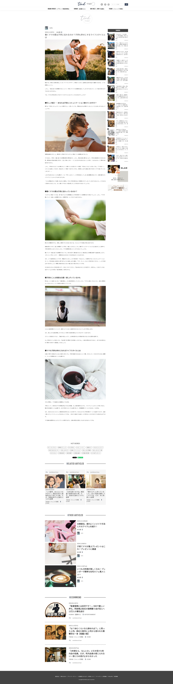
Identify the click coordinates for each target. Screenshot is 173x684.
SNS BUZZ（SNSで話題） (97, 9)
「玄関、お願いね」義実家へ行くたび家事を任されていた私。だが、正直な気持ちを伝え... (122, 97)
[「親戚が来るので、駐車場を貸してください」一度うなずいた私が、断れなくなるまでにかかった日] (112, 115)
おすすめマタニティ (54, 450)
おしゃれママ (65, 450)
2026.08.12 (126, 161)
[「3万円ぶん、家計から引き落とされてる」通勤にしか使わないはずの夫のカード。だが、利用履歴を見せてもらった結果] (112, 150)
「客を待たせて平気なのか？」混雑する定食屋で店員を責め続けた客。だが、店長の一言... (122, 131)
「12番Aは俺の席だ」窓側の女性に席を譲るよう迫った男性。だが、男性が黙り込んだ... (122, 71)
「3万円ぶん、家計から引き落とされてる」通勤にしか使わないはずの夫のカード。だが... (122, 149)
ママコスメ (53, 453)
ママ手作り (71, 447)
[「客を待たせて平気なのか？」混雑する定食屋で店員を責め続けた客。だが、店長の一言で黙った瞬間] (112, 132)
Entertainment (90, 614)
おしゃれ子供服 (87, 450)
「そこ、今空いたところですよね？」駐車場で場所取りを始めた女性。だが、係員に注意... (122, 45)
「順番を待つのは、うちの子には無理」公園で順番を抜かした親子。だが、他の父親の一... (122, 80)
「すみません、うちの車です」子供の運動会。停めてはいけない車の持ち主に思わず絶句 (122, 36)
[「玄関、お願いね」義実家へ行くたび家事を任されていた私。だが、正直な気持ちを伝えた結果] (112, 98)
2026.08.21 (126, 118)
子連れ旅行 (61, 453)
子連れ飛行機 (86, 453)
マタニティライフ (98, 447)
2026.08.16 (126, 57)
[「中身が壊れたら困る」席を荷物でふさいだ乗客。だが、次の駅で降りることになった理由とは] (112, 89)
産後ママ (89, 447)
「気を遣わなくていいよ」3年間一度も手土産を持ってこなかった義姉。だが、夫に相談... (122, 140)
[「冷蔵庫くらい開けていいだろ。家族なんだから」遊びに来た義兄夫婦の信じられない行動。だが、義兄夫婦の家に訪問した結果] (112, 63)
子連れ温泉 (77, 453)
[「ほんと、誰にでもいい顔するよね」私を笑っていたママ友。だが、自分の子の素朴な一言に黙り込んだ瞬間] (112, 158)
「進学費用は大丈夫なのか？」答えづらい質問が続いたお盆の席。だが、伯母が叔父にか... (122, 105)
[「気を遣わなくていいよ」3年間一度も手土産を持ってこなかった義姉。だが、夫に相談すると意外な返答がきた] (112, 141)
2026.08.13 (126, 135)
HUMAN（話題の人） (80, 9)
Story (47, 503)
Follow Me (110, 676)
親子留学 (69, 453)
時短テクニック (62, 447)
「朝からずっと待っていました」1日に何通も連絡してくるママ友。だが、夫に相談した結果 (95, 494)
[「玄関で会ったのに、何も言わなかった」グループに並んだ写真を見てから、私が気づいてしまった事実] (112, 55)
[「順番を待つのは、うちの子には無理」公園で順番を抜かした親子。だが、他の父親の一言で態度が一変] (112, 80)
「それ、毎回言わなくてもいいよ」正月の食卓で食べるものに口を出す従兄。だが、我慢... (122, 123)
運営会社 (57, 676)
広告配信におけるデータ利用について (86, 676)
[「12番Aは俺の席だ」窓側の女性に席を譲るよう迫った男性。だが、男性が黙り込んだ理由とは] (112, 72)
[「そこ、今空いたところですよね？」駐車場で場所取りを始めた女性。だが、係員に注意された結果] (112, 46)
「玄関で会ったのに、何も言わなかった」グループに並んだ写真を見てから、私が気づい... (122, 54)
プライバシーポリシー (72, 676)
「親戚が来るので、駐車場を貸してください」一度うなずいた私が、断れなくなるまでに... (122, 114)
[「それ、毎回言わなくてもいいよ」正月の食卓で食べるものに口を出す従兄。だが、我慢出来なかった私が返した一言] (112, 124)
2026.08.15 (126, 40)
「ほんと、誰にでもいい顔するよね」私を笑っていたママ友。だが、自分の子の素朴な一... (122, 157)
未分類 (58, 32)
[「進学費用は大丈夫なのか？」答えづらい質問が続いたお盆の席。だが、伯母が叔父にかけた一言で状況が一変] (112, 106)
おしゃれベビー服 (97, 450)
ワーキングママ (52, 447)
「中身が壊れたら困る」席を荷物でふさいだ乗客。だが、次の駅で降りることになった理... (122, 88)
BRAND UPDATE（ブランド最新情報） (59, 9)
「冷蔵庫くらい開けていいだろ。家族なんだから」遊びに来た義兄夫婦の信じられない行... (122, 62)
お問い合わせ (63, 676)
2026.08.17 (126, 48)
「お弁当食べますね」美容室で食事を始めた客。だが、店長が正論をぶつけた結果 (75, 494)
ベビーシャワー (80, 447)
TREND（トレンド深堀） (116, 9)
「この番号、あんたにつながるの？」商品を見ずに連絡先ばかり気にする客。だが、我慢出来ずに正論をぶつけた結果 (54, 495)
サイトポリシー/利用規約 (101, 676)
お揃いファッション (75, 450)
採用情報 (116, 676)
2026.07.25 (126, 144)
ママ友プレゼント (96, 453)
